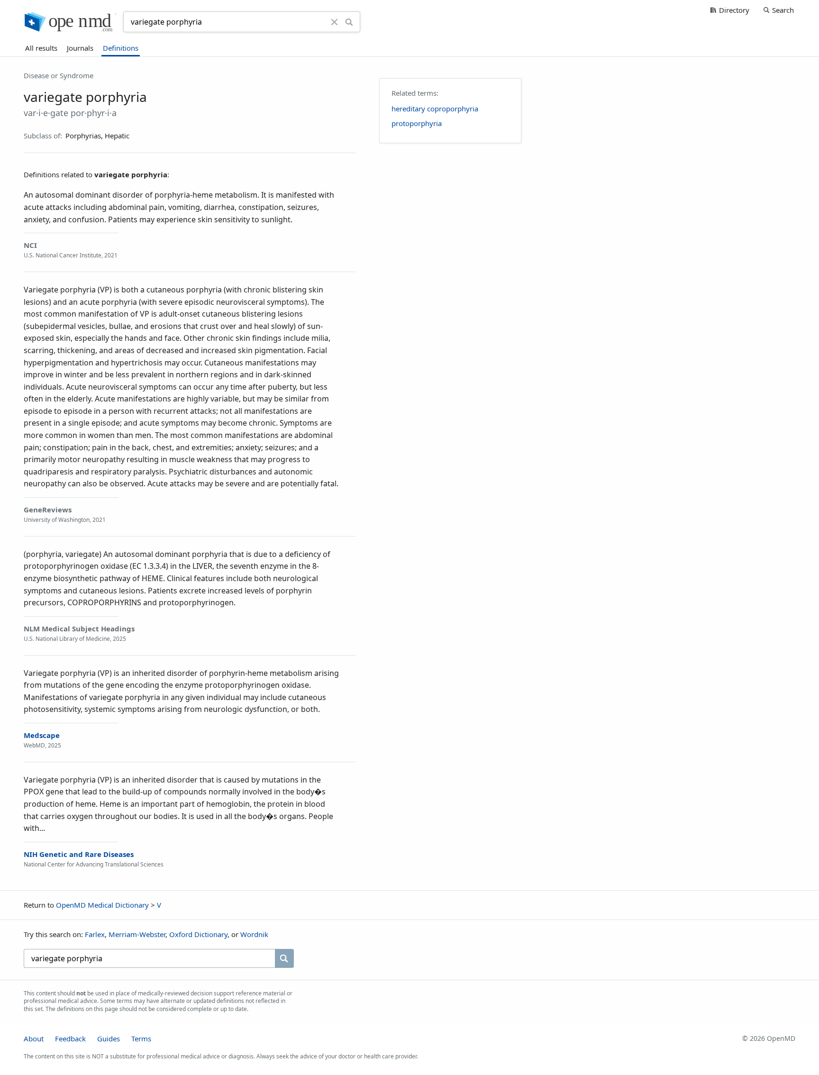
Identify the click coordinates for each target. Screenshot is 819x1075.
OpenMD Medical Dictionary (102, 905)
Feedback (70, 1038)
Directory (734, 10)
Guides (108, 1038)
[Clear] (334, 22)
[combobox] (228, 22)
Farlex (95, 934)
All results (41, 48)
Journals (80, 48)
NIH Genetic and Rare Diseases (79, 854)
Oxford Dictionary (198, 934)
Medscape (42, 735)
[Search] (349, 22)
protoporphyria (416, 123)
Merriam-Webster (137, 934)
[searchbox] (149, 958)
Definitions (120, 48)
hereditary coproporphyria (434, 108)
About (34, 1038)
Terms (141, 1038)
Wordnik (254, 934)
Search (783, 10)
